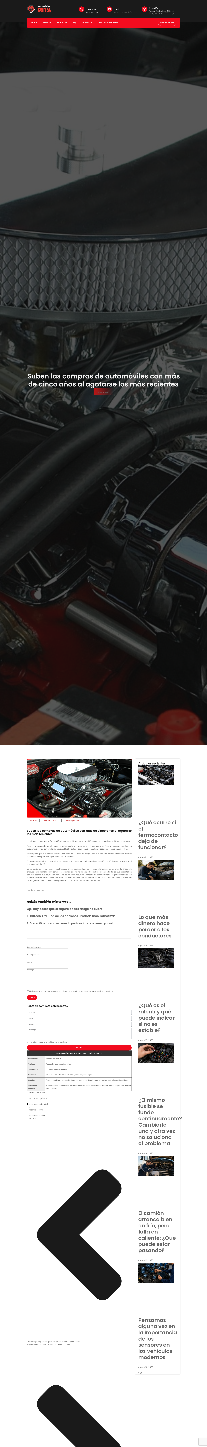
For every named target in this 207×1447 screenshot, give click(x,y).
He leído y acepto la (48, 1042)
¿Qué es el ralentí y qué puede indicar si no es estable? (156, 1018)
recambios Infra (36, 1110)
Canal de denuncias (107, 22)
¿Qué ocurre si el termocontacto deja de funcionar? (158, 835)
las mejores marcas (37, 1092)
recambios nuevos (37, 1115)
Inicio (34, 22)
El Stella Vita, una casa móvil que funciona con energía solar (71, 923)
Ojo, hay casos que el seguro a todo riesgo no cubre (65, 909)
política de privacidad (57, 1042)
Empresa (46, 22)
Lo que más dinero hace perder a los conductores (155, 926)
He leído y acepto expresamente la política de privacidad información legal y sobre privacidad (71, 991)
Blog (74, 22)
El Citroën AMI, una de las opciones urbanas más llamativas (71, 916)
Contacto (86, 22)
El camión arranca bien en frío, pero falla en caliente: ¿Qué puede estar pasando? (157, 1232)
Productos (61, 22)
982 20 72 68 (92, 12)
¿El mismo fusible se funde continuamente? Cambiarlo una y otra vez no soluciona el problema (160, 1121)
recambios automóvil (38, 1104)
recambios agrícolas (38, 1098)
